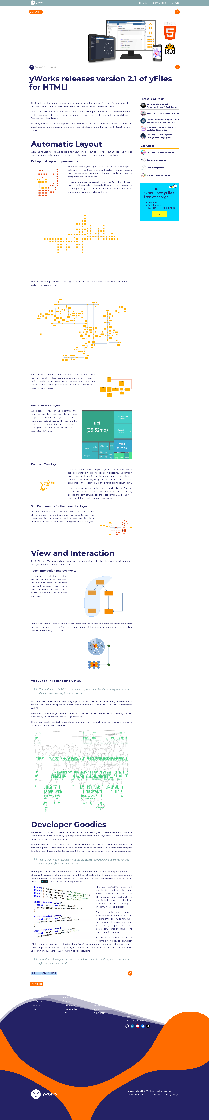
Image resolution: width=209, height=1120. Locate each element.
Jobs (96, 1001)
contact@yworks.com (136, 1020)
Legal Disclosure (136, 1094)
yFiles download (71, 1009)
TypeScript (122, 897)
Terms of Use (154, 1094)
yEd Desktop (37, 1001)
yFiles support (69, 1005)
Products (143, 3)
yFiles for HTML (108, 103)
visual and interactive (115, 127)
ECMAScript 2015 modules (68, 844)
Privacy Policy (171, 1094)
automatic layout (83, 127)
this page (53, 118)
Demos (175, 3)
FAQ (65, 1013)
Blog (96, 1009)
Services (67, 1001)
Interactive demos (71, 997)
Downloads (159, 3)
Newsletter (99, 1013)
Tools (33, 1009)
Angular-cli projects (114, 907)
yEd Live (35, 1005)
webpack (106, 897)
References (99, 997)
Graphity (35, 997)
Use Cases (147, 145)
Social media (100, 1005)
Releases (36, 973)
